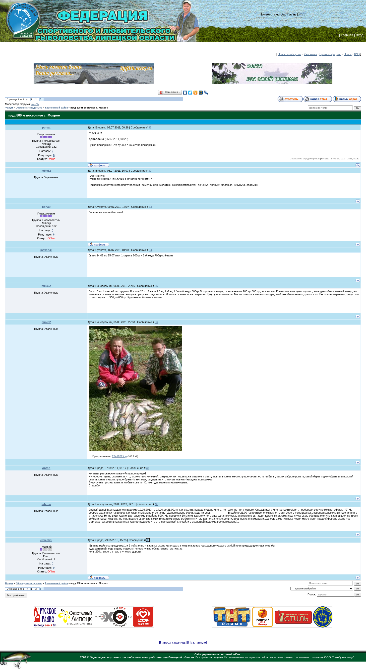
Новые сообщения (289, 54)
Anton (46, 467)
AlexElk (35, 104)
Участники (310, 54)
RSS (302, 14)
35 (156, 285)
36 (156, 322)
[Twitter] (190, 92)
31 (149, 127)
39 (147, 540)
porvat (46, 127)
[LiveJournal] (206, 92)
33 (150, 206)
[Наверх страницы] (173, 642)
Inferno (46, 504)
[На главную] (197, 642)
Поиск (348, 54)
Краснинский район (56, 108)
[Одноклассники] (195, 92)
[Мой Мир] (200, 92)
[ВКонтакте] (185, 92)
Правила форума (330, 54)
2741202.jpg (119, 456)
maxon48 (46, 249)
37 (147, 467)
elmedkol (46, 540)
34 (150, 249)
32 (149, 170)
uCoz (236, 654)
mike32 (46, 170)
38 (156, 504)
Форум (9, 108)
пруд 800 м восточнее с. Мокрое (89, 108)
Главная (347, 35)
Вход (360, 35)
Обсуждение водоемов (29, 108)
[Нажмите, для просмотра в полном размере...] (135, 449)
